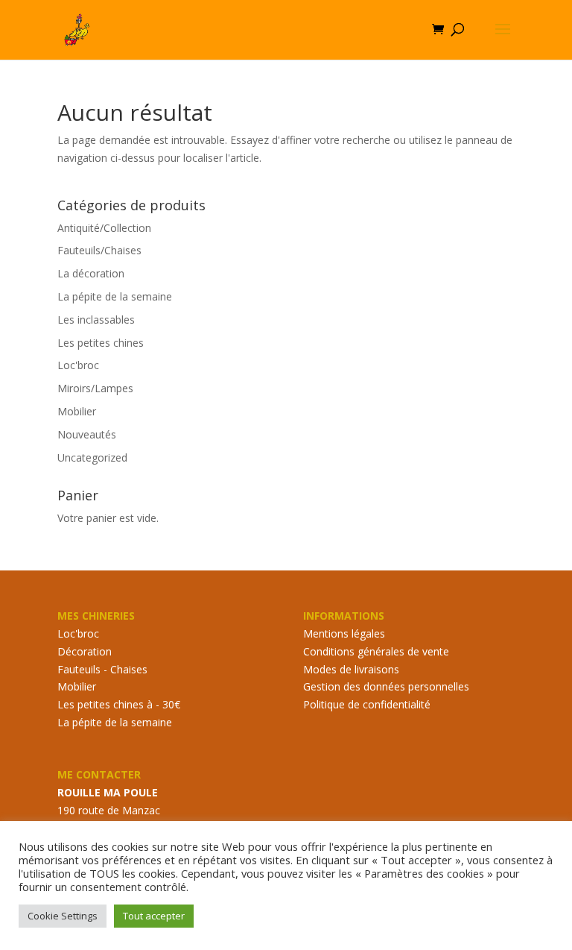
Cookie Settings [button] (63, 915)
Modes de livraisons (351, 669)
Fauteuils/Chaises (99, 250)
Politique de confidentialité (366, 704)
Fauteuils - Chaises (102, 669)
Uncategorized (92, 457)
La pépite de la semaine (114, 296)
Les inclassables (96, 319)
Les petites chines (100, 343)
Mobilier (76, 411)
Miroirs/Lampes (95, 388)
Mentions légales (344, 633)
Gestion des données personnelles (386, 686)
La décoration (90, 273)
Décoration (84, 651)
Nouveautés (86, 434)
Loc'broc (78, 365)
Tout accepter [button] (154, 915)
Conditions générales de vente (376, 651)
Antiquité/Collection (104, 228)
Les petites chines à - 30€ (118, 704)
